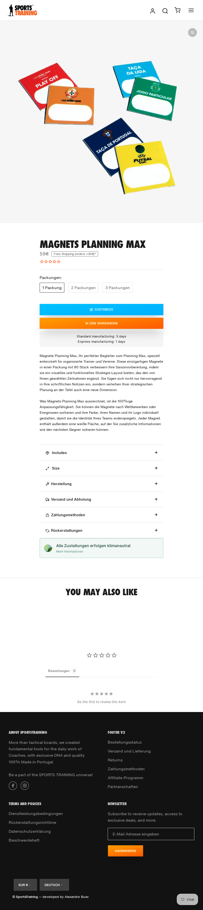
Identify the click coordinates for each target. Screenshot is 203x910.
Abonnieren (125, 851)
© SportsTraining (25, 896)
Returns (115, 760)
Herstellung (61, 483)
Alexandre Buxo (77, 896)
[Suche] (165, 10)
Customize (104, 309)
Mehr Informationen (69, 551)
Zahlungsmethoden (68, 514)
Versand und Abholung (71, 499)
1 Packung (52, 288)
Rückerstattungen (66, 530)
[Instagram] (25, 785)
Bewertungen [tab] (59, 670)
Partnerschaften (123, 787)
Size (55, 468)
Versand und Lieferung (129, 751)
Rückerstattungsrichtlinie (32, 822)
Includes (59, 452)
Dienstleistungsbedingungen (36, 813)
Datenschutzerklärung (30, 831)
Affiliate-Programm (125, 778)
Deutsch (52, 885)
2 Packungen (83, 288)
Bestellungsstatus (125, 742)
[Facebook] (13, 785)
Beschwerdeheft (24, 840)
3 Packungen (117, 288)
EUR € (23, 885)
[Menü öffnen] (191, 10)
